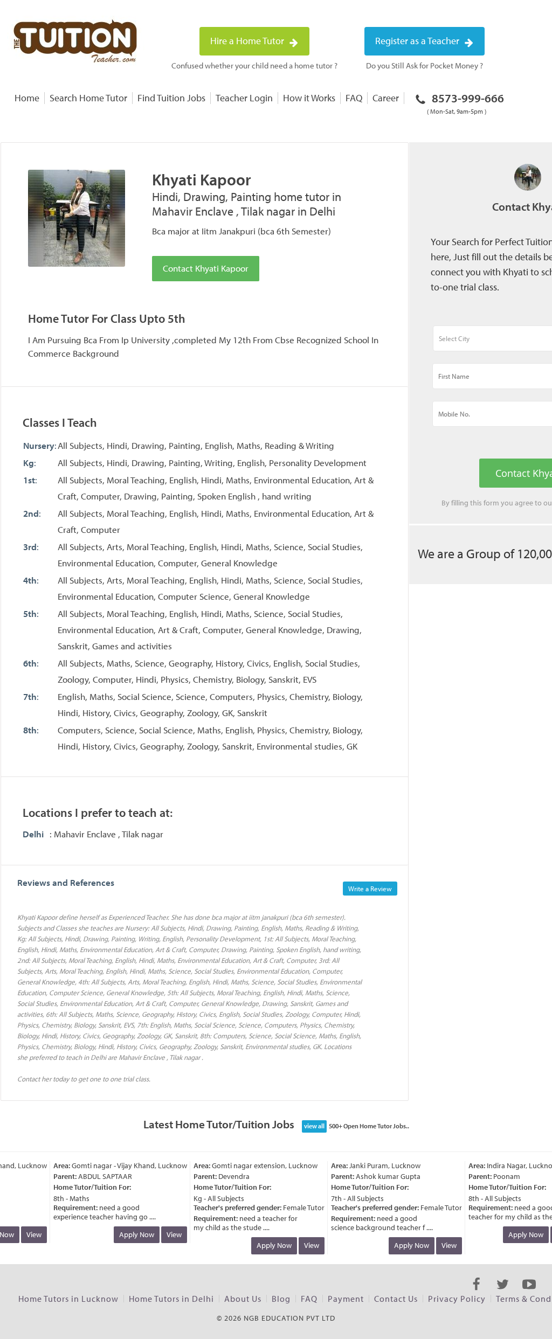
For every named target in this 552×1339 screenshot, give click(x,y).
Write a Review (370, 888)
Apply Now (129, 1234)
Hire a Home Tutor (248, 40)
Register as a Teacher (418, 40)
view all (314, 1126)
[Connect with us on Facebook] (476, 1294)
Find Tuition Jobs (171, 98)
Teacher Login (244, 98)
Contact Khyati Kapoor (206, 268)
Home (27, 98)
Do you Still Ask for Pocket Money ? (424, 65)
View (26, 1234)
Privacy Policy (457, 1298)
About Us (242, 1298)
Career (385, 98)
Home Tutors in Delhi (171, 1298)
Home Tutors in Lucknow (68, 1298)
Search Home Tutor (88, 98)
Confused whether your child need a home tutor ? (254, 65)
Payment (346, 1298)
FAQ (354, 98)
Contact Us (396, 1298)
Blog (281, 1298)
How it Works (309, 98)
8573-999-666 (465, 103)
